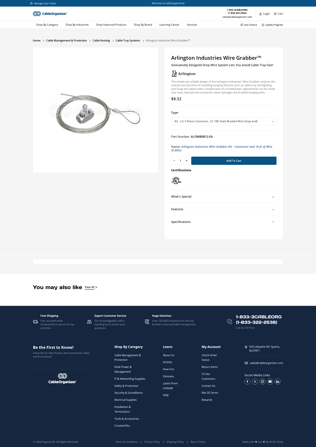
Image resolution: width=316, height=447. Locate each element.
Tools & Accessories (126, 419)
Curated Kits (122, 425)
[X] (255, 381)
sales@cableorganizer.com (237, 16)
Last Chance (250, 24)
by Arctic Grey (274, 441)
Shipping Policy (175, 441)
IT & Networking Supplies (129, 379)
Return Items (210, 367)
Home (36, 40)
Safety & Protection (126, 386)
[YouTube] (270, 381)
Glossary (168, 376)
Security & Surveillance (128, 393)
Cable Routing (101, 40)
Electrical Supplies (125, 400)
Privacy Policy (152, 441)
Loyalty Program (274, 24)
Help (166, 395)
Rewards (207, 400)
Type (174, 113)
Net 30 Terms (210, 393)
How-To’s (168, 369)
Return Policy (197, 441)
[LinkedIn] (278, 381)
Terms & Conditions (126, 441)
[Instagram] (262, 381)
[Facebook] (247, 381)
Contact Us (208, 386)
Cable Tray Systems (128, 40)
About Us (168, 355)
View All (89, 287)
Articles (167, 362)
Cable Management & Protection (66, 40)
